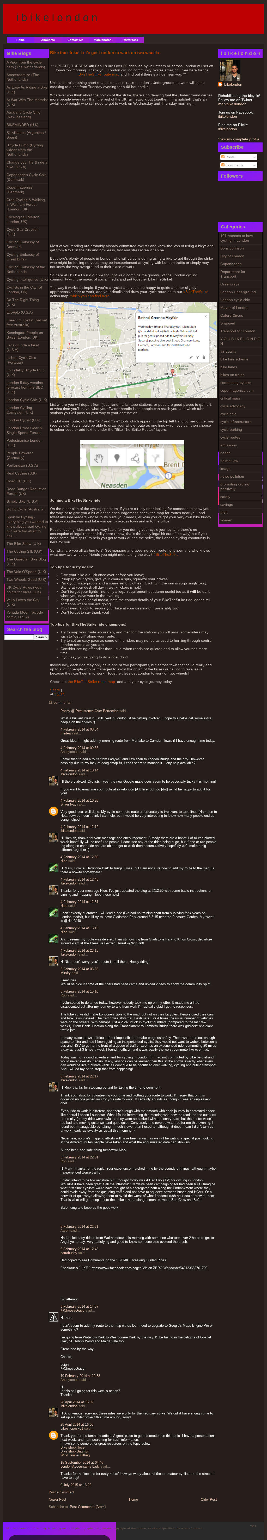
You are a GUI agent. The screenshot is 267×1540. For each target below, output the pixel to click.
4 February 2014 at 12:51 (79, 902)
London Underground (238, 292)
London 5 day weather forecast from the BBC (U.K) (25, 387)
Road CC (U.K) (19, 481)
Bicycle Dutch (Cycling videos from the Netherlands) (25, 150)
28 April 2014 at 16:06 (76, 1424)
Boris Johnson (232, 248)
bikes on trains (232, 375)
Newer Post (57, 1499)
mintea (65, 733)
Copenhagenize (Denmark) (20, 189)
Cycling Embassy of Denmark (23, 244)
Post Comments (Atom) (88, 1507)
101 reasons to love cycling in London (236, 238)
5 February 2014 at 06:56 (79, 969)
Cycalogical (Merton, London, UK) (23, 219)
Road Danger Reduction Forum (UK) (26, 491)
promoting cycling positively (234, 486)
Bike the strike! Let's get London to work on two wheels (104, 52)
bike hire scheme (234, 359)
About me (48, 39)
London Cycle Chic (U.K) (27, 400)
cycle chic (228, 414)
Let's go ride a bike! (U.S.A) (23, 347)
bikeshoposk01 (71, 1428)
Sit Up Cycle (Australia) (26, 509)
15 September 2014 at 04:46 (81, 1462)
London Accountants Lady (80, 1466)
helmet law (229, 461)
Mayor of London (234, 307)
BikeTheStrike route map (98, 74)
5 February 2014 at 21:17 (79, 1076)
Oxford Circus (231, 315)
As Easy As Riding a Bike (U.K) (27, 89)
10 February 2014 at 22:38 (80, 1376)
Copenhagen (231, 264)
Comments (234, 165)
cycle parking (231, 429)
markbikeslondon (232, 104)
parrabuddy (68, 1253)
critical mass (230, 398)
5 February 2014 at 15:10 (79, 991)
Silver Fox (68, 804)
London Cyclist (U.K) (23, 420)
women (226, 520)
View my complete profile (238, 139)
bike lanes (228, 367)
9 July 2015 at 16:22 (75, 1485)
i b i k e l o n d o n (56, 17)
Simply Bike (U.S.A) (23, 501)
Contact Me (75, 39)
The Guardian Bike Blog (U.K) (26, 561)
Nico (63, 861)
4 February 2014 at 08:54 (79, 729)
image (225, 468)
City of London (232, 256)
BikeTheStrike (196, 292)
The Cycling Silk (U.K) (25, 551)
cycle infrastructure (236, 422)
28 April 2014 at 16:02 (76, 1402)
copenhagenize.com (237, 390)
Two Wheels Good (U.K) (26, 579)
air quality (228, 351)
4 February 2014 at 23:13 (79, 950)
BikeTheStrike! (168, 554)
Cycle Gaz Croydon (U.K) (23, 231)
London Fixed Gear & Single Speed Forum (24, 430)
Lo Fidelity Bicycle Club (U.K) (26, 372)
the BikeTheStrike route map (91, 681)
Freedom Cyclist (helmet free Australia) (27, 322)
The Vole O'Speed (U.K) (26, 572)
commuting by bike (235, 383)
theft (224, 512)
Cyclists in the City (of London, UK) (24, 289)
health (225, 453)
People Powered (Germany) (20, 455)
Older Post (209, 1499)
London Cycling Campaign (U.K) (20, 410)
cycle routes (230, 437)
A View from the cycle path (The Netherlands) (26, 64)
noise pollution (232, 476)
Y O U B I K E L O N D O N (240, 341)
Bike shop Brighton (74, 1451)
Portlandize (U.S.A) (22, 465)
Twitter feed (130, 39)
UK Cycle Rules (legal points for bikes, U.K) (24, 589)
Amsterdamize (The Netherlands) (23, 77)
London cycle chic (235, 300)
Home (20, 39)
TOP (253, 1526)
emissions (228, 445)
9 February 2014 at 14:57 (79, 1306)
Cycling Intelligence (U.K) (27, 279)
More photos (102, 39)
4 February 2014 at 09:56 (79, 748)
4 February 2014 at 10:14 (79, 770)
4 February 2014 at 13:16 (79, 928)
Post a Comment (61, 1492)
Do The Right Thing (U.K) (23, 302)
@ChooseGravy (72, 1310)
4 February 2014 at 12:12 (79, 827)
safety (225, 497)
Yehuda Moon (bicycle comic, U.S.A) (25, 614)
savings (226, 504)
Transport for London (237, 331)
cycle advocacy (232, 406)
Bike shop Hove (72, 1447)
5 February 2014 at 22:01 (79, 1157)
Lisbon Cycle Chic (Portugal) (21, 360)
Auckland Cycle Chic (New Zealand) (23, 114)
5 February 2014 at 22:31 (79, 1227)
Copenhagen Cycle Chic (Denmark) (26, 177)
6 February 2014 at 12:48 (79, 1249)
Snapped (227, 323)
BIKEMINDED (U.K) (23, 125)
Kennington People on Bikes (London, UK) (25, 335)
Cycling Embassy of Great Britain (23, 256)
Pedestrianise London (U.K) (25, 442)
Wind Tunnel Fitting (75, 1455)
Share (55, 690)
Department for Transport (232, 274)
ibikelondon (232, 84)
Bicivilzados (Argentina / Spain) (26, 134)
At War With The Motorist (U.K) (27, 102)
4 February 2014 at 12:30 (79, 857)
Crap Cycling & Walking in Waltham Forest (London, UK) (26, 204)
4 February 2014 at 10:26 (79, 800)
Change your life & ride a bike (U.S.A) (27, 164)
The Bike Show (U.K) (24, 543)
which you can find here (90, 296)
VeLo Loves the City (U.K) (23, 602)
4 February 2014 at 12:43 (79, 879)
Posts (229, 157)
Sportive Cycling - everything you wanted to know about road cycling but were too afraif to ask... (27, 526)
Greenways (229, 284)
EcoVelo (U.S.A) (20, 312)
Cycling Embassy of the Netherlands (26, 269)
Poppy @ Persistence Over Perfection (89, 711)
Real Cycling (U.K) (22, 473)
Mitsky (65, 973)
